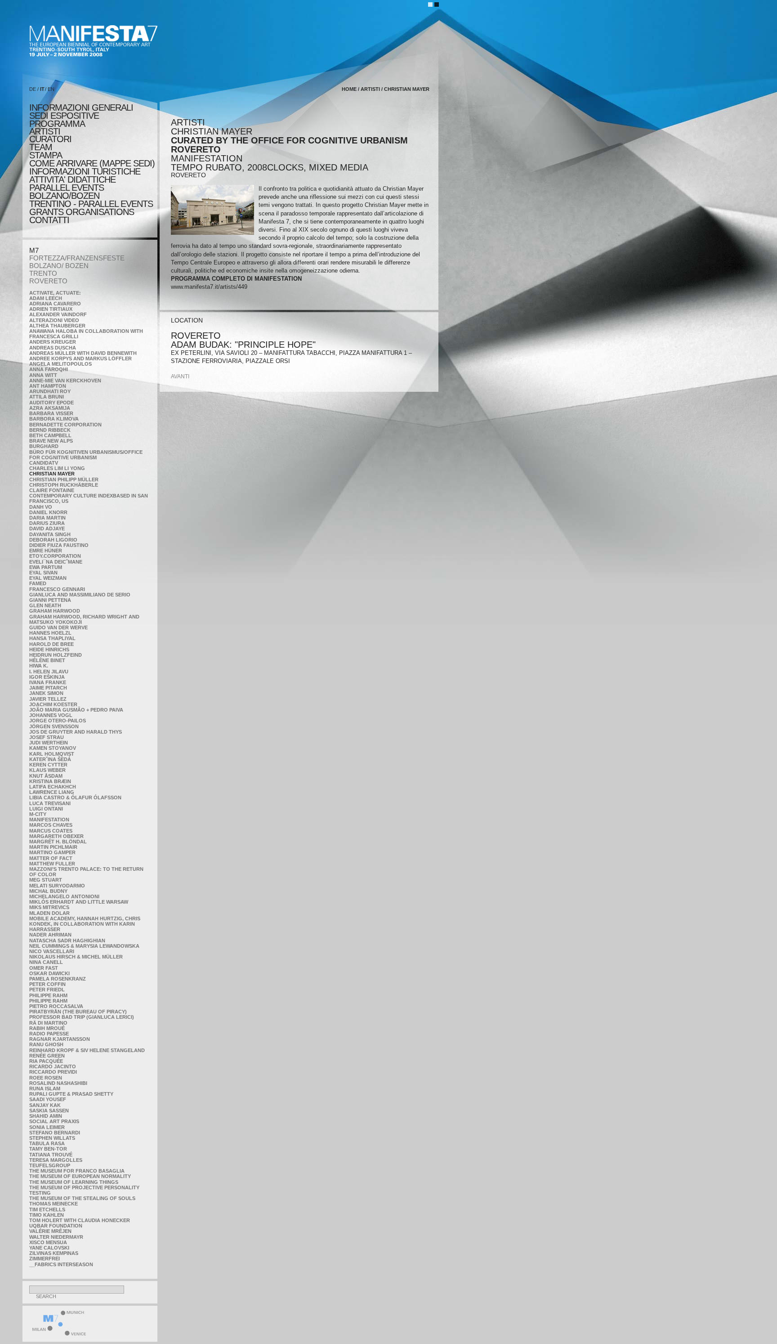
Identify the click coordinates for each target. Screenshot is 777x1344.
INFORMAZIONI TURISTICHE (84, 171)
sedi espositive (64, 116)
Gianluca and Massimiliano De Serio (79, 594)
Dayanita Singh (50, 534)
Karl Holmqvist (51, 754)
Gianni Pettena (50, 600)
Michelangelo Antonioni (64, 896)
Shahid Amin (45, 1116)
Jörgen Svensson (54, 726)
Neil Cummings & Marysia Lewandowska (84, 946)
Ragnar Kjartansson (59, 1039)
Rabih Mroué (47, 1028)
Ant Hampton (47, 386)
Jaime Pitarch (48, 687)
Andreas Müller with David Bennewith (83, 353)
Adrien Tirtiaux (50, 309)
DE (32, 89)
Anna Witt (43, 375)
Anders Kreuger (52, 342)
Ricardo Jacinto (52, 1066)
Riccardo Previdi (53, 1072)
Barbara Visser (51, 413)
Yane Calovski (49, 1247)
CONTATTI (49, 220)
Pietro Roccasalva (56, 1006)
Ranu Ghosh (46, 1044)
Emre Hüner (45, 550)
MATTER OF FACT (50, 858)
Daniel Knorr (48, 512)
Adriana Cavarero (55, 303)
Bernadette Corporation (65, 424)
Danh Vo (40, 507)
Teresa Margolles (55, 1160)
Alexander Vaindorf (58, 314)
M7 (34, 250)
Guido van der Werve (58, 627)
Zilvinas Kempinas (53, 1253)
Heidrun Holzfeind (55, 655)
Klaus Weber (47, 770)
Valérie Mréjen (50, 1231)
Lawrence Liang (51, 792)
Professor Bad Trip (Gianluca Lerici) (81, 1017)
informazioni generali (81, 107)
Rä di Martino (48, 1023)
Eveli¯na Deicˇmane (55, 561)
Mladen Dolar (49, 913)
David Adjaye (47, 528)
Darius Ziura (47, 523)
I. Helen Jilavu (48, 671)
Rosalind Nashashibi (58, 1083)
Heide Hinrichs (49, 649)
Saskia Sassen (49, 1110)
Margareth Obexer (56, 836)
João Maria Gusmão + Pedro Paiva (76, 709)
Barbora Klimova (54, 418)
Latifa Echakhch (52, 786)
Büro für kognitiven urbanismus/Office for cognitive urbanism (86, 454)
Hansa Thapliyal (52, 638)
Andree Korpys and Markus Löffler (80, 358)
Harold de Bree (51, 644)
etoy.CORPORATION (55, 556)
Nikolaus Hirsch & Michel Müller (76, 956)
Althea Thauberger (57, 325)
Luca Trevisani (50, 803)
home (349, 89)
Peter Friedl (47, 989)
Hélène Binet (47, 660)
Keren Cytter (48, 764)
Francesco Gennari (57, 589)
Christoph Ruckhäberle (63, 485)
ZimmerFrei (44, 1258)
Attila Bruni (46, 396)
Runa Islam (44, 1088)
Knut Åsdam (46, 776)
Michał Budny (48, 891)
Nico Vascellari (51, 951)
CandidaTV (43, 463)
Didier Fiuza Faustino (59, 545)
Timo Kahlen (46, 1215)
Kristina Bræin (50, 781)
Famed (37, 583)
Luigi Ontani (46, 808)
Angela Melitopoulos (60, 364)
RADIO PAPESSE (49, 1033)
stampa (45, 155)
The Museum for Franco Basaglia (77, 1171)
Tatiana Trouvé (50, 1154)
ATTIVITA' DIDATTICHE (72, 179)
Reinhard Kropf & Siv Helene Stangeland (87, 1050)
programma (57, 124)
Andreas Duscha (52, 347)
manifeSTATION (49, 819)
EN (51, 89)
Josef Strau (46, 737)
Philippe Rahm (48, 995)
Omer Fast (43, 968)
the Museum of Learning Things (73, 1182)
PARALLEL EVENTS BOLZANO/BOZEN (66, 192)
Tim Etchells (47, 1209)
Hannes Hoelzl (50, 633)
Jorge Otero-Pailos (57, 720)
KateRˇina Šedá (50, 759)
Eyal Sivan (43, 572)
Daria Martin (47, 517)
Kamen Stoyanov (52, 748)
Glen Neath (45, 605)
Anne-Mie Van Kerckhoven (65, 380)
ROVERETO (48, 281)
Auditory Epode (51, 402)
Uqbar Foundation (55, 1225)
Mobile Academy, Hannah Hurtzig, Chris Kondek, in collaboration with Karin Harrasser (84, 924)
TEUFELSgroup (49, 1165)
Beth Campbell (50, 435)
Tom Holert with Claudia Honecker (79, 1220)
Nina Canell (46, 962)
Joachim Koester (53, 704)
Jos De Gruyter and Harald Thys (75, 732)
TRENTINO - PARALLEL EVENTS (91, 204)
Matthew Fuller (52, 863)
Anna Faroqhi (48, 369)
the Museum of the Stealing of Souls (82, 1198)
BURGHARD (43, 446)
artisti (44, 131)
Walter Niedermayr (56, 1237)
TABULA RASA (47, 1143)
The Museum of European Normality (80, 1176)
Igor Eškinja (47, 677)
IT (42, 89)
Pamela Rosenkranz (57, 978)
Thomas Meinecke (53, 1203)
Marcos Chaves (50, 825)
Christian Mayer (52, 473)
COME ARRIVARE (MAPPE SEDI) (92, 163)
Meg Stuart (45, 880)
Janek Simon (46, 693)
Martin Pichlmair (53, 847)
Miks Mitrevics (49, 907)
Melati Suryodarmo (57, 885)
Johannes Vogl (50, 715)
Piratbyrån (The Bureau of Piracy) (78, 1011)
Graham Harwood (54, 611)
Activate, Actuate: (55, 293)
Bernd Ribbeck (50, 430)
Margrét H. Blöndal (58, 841)
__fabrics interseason (61, 1264)
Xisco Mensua (48, 1242)
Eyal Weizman (48, 578)
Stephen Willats (52, 1138)
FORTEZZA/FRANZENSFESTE (77, 258)
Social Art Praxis (54, 1121)
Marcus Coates (50, 830)
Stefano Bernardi (54, 1132)
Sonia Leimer (47, 1127)
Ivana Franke (47, 682)
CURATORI (50, 139)
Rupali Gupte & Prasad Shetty (71, 1094)
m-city (37, 814)
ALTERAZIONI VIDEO (54, 320)
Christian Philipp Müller (63, 479)
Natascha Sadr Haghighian (67, 940)
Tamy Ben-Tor (48, 1148)
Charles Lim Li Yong (57, 468)
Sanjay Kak (45, 1105)
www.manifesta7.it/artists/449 (209, 286)
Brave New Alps (51, 441)
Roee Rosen (45, 1077)
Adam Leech (45, 298)
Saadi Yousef (47, 1099)
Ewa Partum (45, 567)
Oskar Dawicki (49, 973)
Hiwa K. (38, 665)
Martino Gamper (52, 852)
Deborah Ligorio (53, 539)
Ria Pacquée (46, 1061)
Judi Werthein (48, 742)
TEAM (40, 147)
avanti (180, 376)
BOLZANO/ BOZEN (59, 265)
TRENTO (43, 273)
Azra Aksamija (49, 408)
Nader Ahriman (50, 934)
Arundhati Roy (50, 391)
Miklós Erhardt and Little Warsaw (78, 902)
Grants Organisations (81, 212)
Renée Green (47, 1055)
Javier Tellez (48, 699)
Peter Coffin (47, 984)
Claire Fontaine (51, 490)
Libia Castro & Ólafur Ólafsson (75, 797)
